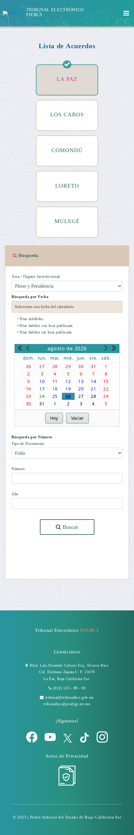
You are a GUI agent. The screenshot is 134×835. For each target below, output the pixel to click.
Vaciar (77, 418)
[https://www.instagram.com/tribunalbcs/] (102, 741)
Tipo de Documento (28, 443)
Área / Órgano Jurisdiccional (36, 276)
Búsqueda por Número (32, 437)
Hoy (54, 418)
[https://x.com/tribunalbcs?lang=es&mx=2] (68, 741)
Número (18, 469)
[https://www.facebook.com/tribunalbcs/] (32, 741)
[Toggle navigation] (126, 13)
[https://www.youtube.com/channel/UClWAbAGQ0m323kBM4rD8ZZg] (51, 741)
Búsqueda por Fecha (30, 297)
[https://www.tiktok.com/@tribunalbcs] (85, 741)
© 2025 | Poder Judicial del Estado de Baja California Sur (67, 817)
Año (15, 494)
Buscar (69, 527)
